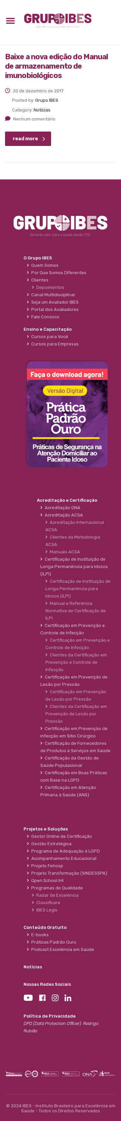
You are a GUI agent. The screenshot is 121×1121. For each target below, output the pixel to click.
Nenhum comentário (34, 119)
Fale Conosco (44, 316)
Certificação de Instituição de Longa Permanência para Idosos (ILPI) (78, 588)
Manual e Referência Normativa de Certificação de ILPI (75, 611)
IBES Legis (45, 909)
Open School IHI (46, 880)
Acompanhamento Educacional (62, 858)
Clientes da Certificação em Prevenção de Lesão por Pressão (76, 714)
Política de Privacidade (50, 1016)
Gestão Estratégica (50, 843)
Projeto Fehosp (46, 865)
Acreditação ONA (61, 507)
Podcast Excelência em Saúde (61, 949)
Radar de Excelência (56, 895)
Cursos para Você (48, 336)
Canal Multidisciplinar (52, 294)
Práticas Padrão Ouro (52, 942)
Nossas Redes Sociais (47, 984)
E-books (39, 934)
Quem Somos (43, 265)
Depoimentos (49, 287)
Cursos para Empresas (54, 343)
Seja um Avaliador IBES (54, 302)
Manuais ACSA (64, 551)
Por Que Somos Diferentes (57, 272)
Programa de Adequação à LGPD (64, 851)
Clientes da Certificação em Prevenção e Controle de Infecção (76, 662)
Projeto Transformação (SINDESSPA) (68, 873)
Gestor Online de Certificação (60, 836)
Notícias (33, 966)
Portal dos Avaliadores (54, 309)
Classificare (47, 902)
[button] (10, 20)
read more (25, 139)
